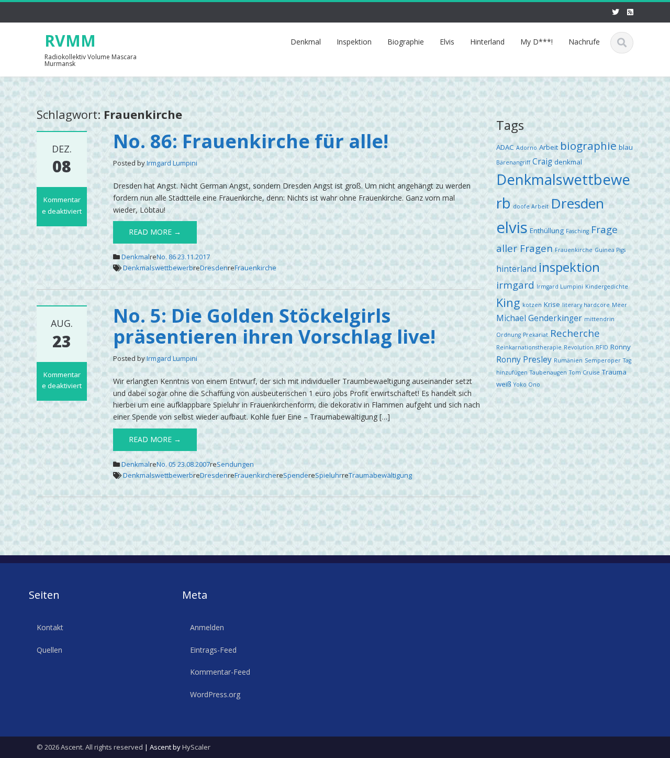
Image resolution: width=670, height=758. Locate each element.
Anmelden (207, 627)
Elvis (447, 42)
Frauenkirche (255, 267)
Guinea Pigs (610, 250)
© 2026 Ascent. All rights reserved (90, 747)
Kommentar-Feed (220, 672)
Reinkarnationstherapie (529, 347)
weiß (503, 384)
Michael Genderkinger (539, 318)
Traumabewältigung (380, 475)
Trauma (614, 372)
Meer (619, 305)
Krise (552, 304)
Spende (295, 475)
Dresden (214, 267)
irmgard (515, 284)
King (508, 302)
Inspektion (354, 42)
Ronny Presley (524, 359)
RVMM (70, 40)
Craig (542, 161)
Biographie (405, 42)
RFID (602, 347)
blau (626, 147)
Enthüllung (547, 230)
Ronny (620, 346)
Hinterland (487, 42)
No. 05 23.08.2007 (183, 464)
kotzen (532, 305)
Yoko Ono (526, 384)
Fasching (577, 231)
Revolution (579, 347)
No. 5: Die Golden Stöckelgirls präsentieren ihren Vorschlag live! (274, 326)
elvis (512, 227)
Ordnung (508, 334)
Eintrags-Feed (213, 650)
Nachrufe (584, 42)
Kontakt (50, 627)
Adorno (526, 147)
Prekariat (535, 334)
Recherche (575, 332)
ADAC (505, 147)
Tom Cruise (584, 372)
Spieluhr (328, 475)
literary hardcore (586, 305)
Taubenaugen (548, 372)
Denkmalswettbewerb (158, 267)
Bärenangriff (513, 162)
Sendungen (235, 464)
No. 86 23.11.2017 (183, 256)
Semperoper (603, 360)
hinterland (516, 268)
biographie (588, 145)
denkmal (568, 162)
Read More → (155, 232)
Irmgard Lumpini (172, 163)
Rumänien (568, 360)
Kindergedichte (606, 286)
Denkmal (306, 42)
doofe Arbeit (531, 206)
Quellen (49, 650)
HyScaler (196, 747)
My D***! (536, 42)
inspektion (569, 267)
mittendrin (599, 319)
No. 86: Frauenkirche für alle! (250, 141)
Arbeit (548, 147)
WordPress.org (215, 694)
